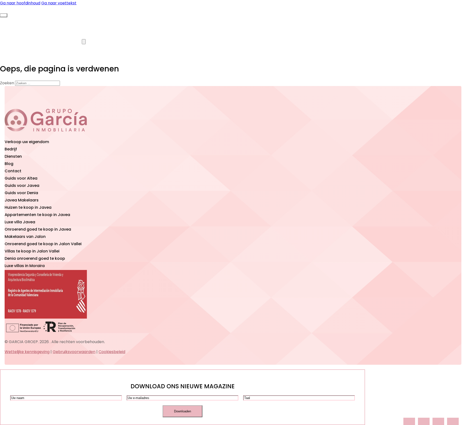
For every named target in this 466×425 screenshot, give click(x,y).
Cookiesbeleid (112, 352)
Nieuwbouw (125, 20)
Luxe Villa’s (72, 41)
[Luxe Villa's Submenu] (84, 41)
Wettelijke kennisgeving (27, 352)
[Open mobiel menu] (3, 15)
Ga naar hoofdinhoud (20, 3)
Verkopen (29, 41)
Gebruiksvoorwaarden (74, 352)
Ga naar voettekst (58, 3)
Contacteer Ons (124, 41)
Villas (28, 20)
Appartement (74, 20)
